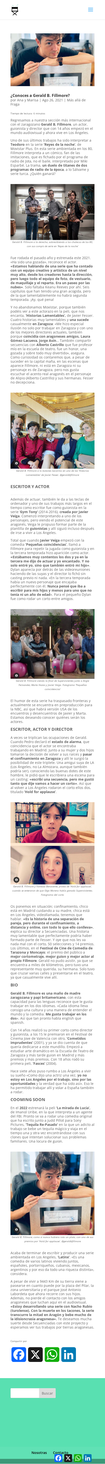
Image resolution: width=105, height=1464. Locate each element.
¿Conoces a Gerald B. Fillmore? (40, 95)
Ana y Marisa (27, 100)
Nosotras (39, 1452)
